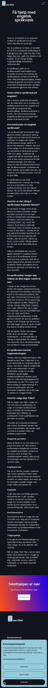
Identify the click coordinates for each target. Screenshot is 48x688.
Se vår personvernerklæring (14, 659)
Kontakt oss (24, 597)
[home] (9, 3)
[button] (44, 3)
